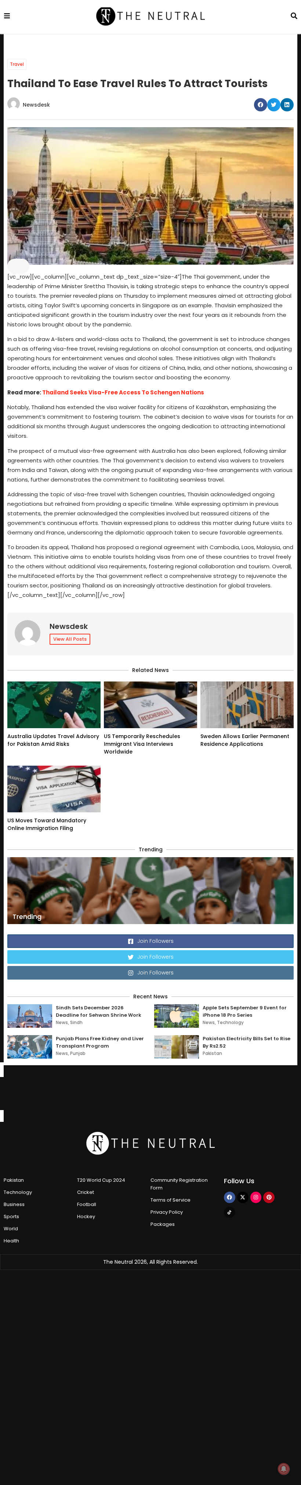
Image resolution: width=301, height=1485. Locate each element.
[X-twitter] (243, 1197)
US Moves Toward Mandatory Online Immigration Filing (46, 824)
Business (14, 1204)
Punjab (78, 1053)
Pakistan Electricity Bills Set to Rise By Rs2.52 (246, 1042)
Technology (230, 1022)
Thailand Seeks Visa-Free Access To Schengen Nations (123, 392)
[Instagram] (256, 1197)
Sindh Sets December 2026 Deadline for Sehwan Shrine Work (98, 1011)
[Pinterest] (269, 1197)
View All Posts (70, 639)
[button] (260, 104)
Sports (11, 1216)
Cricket (85, 1192)
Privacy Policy (166, 1212)
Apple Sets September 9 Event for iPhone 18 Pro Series (245, 1011)
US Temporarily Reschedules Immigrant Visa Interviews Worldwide (142, 744)
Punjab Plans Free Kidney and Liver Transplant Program (100, 1042)
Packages (162, 1224)
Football (86, 1204)
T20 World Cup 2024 (101, 1180)
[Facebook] (229, 1197)
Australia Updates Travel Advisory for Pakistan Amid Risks (53, 740)
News (62, 1022)
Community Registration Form (179, 1184)
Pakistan (212, 1053)
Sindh (76, 1022)
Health (11, 1240)
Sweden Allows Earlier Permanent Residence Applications (244, 740)
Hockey (86, 1216)
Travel (17, 64)
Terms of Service (170, 1199)
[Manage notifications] (284, 1469)
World (11, 1228)
